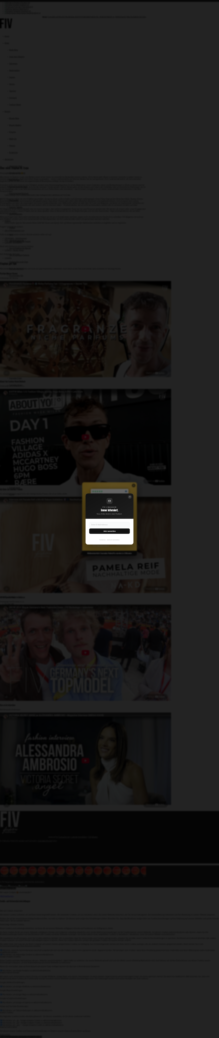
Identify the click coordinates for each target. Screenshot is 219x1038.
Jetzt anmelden (109, 531)
